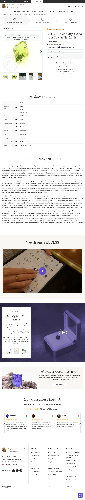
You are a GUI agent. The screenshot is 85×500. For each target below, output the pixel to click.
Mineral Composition (71, 460)
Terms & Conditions (69, 486)
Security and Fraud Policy (55, 471)
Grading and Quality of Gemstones (72, 456)
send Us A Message (10, 461)
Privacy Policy (52, 474)
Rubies (6, 1)
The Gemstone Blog (71, 479)
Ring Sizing (51, 462)
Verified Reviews (56, 404)
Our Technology (35, 468)
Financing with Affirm (54, 468)
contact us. (50, 57)
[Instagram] (21, 471)
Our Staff (33, 465)
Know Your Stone (70, 463)
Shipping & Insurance (53, 455)
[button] (41, 51)
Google (45, 404)
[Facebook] (17, 471)
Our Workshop (35, 455)
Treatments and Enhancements (74, 466)
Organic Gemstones (71, 476)
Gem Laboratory (35, 471)
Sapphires (26, 1)
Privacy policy (79, 486)
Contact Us (34, 474)
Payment (50, 465)
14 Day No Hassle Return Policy (56, 44)
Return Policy (52, 458)
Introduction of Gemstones (73, 452)
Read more (61, 385)
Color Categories (70, 470)
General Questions (53, 452)
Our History (34, 458)
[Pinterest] (13, 471)
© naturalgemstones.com (55, 486)
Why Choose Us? (35, 452)
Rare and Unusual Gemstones (73, 473)
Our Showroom (35, 462)
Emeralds (16, 1)
